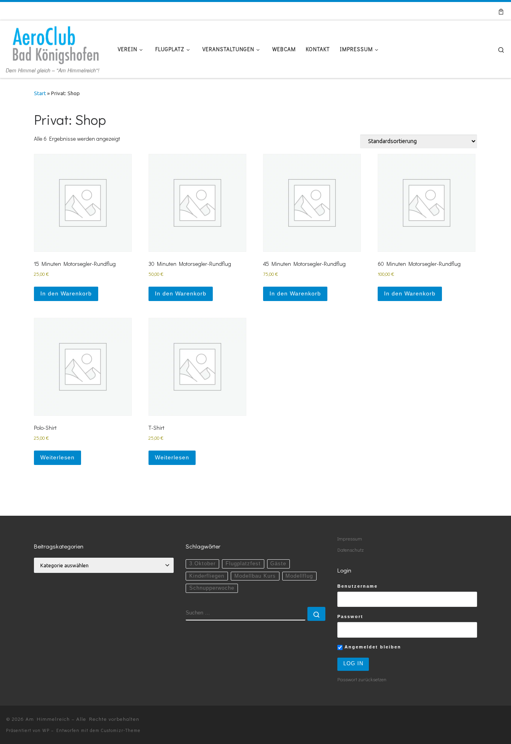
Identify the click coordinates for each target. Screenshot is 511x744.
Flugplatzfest (243, 563)
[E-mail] (440, 11)
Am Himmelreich (48, 718)
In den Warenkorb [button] (66, 293)
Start (40, 93)
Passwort (350, 616)
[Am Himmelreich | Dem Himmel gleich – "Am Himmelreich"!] (56, 42)
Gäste (278, 563)
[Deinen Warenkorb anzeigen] (501, 11)
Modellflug (299, 576)
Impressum (349, 538)
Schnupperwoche (211, 588)
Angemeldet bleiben (372, 646)
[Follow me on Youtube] (472, 11)
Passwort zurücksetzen (361, 679)
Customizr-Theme (121, 730)
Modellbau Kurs (255, 576)
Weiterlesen (57, 457)
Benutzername (357, 586)
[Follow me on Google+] (461, 11)
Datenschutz (350, 550)
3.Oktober (202, 563)
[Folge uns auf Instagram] (483, 11)
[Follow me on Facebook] (450, 11)
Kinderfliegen (206, 576)
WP (46, 730)
